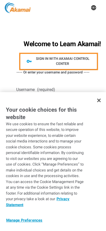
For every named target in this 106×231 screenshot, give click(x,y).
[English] (93, 7)
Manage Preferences (24, 220)
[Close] (98, 100)
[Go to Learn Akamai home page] (18, 7)
